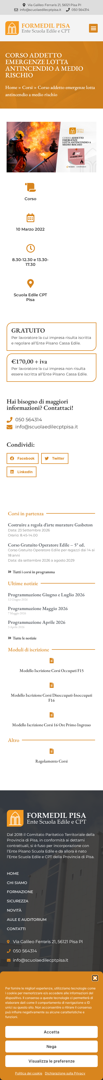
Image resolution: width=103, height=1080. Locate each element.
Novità (14, 910)
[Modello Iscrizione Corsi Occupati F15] (51, 660)
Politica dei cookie (28, 1073)
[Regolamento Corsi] (51, 751)
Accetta (51, 1031)
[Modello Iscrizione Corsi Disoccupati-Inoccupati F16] (51, 685)
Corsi (27, 87)
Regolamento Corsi (51, 761)
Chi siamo (17, 882)
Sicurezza (17, 901)
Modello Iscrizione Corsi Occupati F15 (52, 670)
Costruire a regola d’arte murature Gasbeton (50, 525)
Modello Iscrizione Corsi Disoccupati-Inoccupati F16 (51, 697)
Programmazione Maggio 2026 (38, 608)
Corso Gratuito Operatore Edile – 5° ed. (46, 545)
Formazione (20, 891)
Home (11, 87)
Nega (51, 1046)
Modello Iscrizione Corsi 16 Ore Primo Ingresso (51, 725)
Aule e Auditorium (26, 919)
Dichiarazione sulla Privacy (65, 1073)
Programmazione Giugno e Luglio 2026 (46, 594)
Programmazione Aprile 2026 (36, 622)
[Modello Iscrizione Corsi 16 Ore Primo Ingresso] (51, 715)
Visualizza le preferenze (52, 1061)
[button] (95, 978)
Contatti (16, 928)
